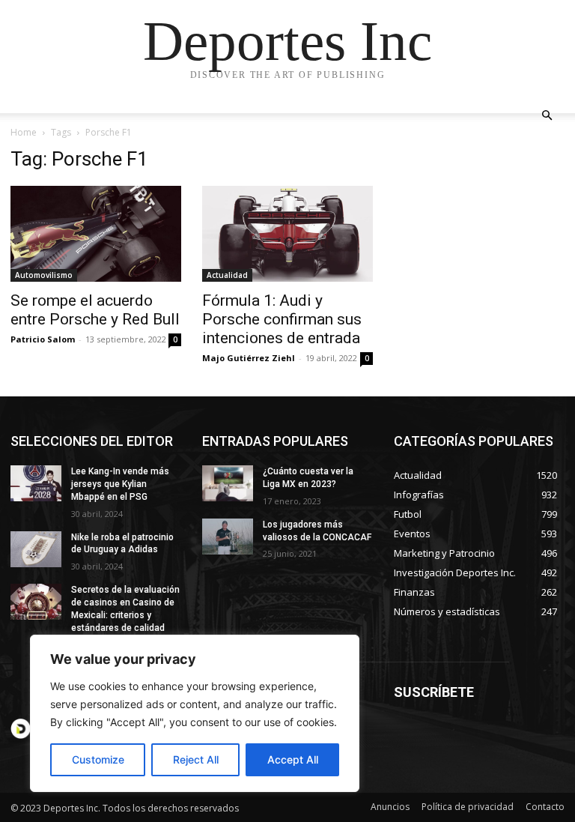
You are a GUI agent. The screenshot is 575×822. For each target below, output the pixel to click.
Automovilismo (44, 275)
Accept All (292, 759)
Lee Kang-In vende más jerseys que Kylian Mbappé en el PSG (120, 484)
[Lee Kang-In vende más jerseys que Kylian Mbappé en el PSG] (35, 483)
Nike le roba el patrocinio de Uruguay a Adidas (122, 543)
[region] (194, 713)
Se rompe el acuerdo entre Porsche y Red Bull (95, 309)
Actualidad (227, 275)
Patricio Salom (42, 339)
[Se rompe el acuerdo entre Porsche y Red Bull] (95, 234)
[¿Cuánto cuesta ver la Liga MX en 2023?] (227, 483)
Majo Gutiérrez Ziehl (248, 357)
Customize (98, 759)
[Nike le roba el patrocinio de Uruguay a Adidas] (35, 549)
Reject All (196, 759)
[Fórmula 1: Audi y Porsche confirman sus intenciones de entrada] (287, 234)
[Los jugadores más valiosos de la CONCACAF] (227, 536)
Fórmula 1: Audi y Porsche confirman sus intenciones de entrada (282, 319)
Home (23, 132)
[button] (547, 116)
